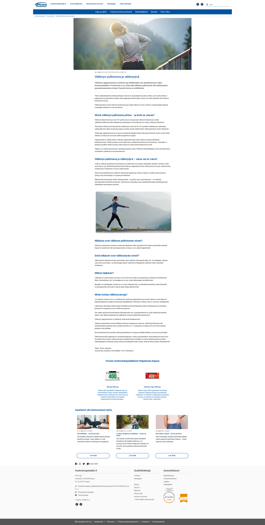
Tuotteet (137, 476)
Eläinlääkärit (168, 485)
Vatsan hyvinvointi (140, 497)
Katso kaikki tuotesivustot (144, 499)
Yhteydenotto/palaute (86, 492)
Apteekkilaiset (169, 476)
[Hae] (207, 5)
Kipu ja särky (101, 12)
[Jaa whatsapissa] (81, 464)
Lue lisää (93, 455)
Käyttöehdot (98, 522)
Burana (154, 12)
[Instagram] (81, 505)
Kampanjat (111, 4)
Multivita (137, 491)
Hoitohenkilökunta (170, 479)
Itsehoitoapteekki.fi (58, 4)
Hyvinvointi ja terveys (94, 4)
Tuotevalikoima (76, 4)
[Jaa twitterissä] (85, 464)
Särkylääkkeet (141, 12)
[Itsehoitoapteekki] (41, 5)
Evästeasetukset (158, 522)
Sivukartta (145, 522)
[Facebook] (77, 505)
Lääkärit (166, 482)
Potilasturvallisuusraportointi (128, 522)
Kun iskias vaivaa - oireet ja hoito (169, 434)
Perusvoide (138, 494)
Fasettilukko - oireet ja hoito (88, 434)
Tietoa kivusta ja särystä (121, 12)
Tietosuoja (110, 522)
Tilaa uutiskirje (125, 4)
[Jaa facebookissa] (77, 464)
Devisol (137, 488)
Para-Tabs (165, 12)
